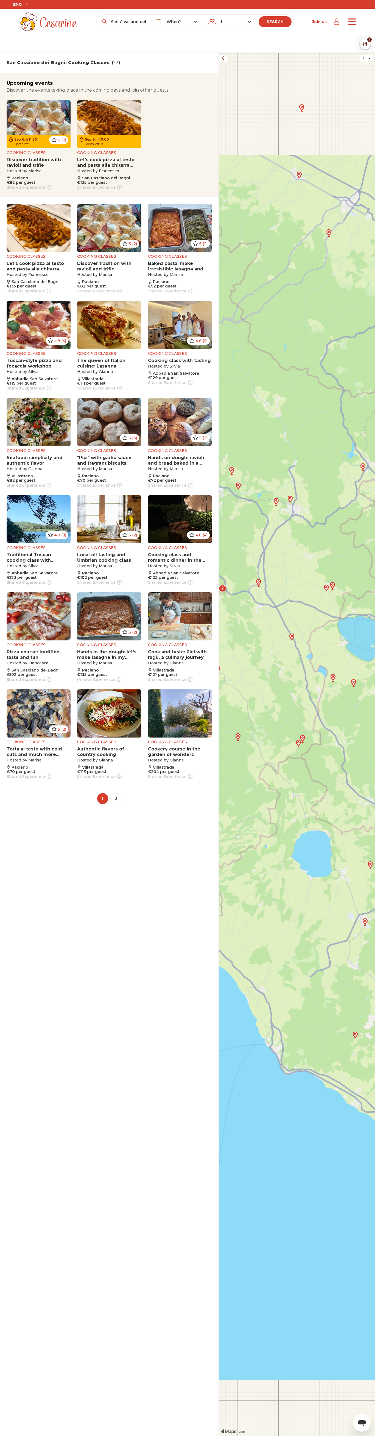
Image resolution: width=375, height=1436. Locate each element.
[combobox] (128, 21)
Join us (319, 21)
